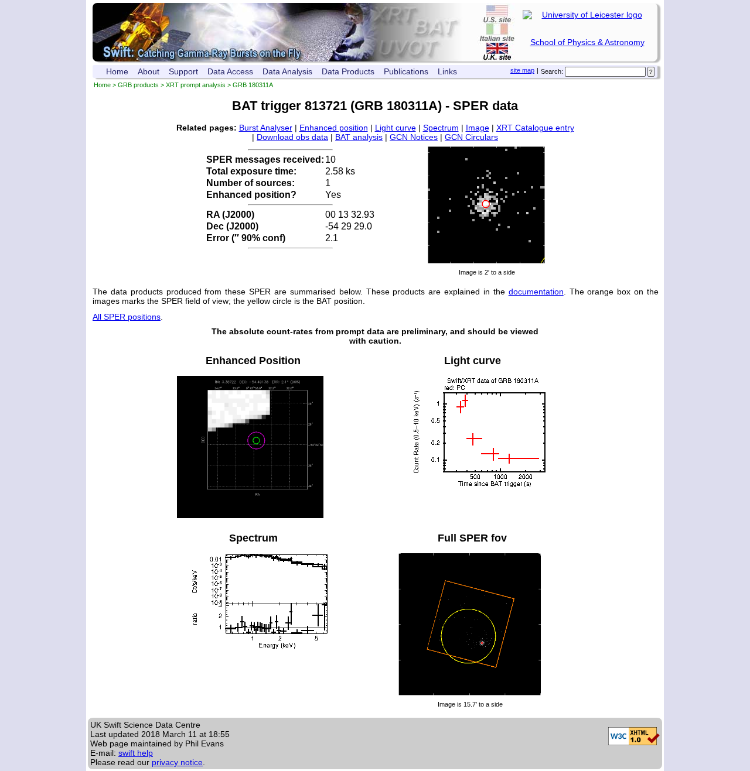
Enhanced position (333, 127)
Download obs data (292, 137)
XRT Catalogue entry (535, 127)
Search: (552, 71)
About (148, 71)
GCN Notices (414, 137)
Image (477, 127)
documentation (536, 291)
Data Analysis (287, 71)
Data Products (348, 71)
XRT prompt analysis (196, 84)
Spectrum (441, 127)
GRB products (138, 84)
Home (117, 71)
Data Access (230, 71)
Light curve (395, 127)
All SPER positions (127, 316)
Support (183, 71)
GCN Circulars (471, 137)
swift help (135, 753)
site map (522, 70)
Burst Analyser (265, 127)
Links (447, 71)
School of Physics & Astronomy (587, 42)
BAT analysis (359, 137)
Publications (406, 71)
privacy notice (177, 762)
